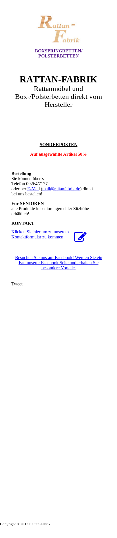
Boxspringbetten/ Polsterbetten (58, 53)
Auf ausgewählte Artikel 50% (58, 154)
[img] (58, 29)
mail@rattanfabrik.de (61, 188)
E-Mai (33, 188)
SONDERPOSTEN (59, 144)
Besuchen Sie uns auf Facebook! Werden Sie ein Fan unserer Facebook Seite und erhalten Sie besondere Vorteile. (58, 262)
